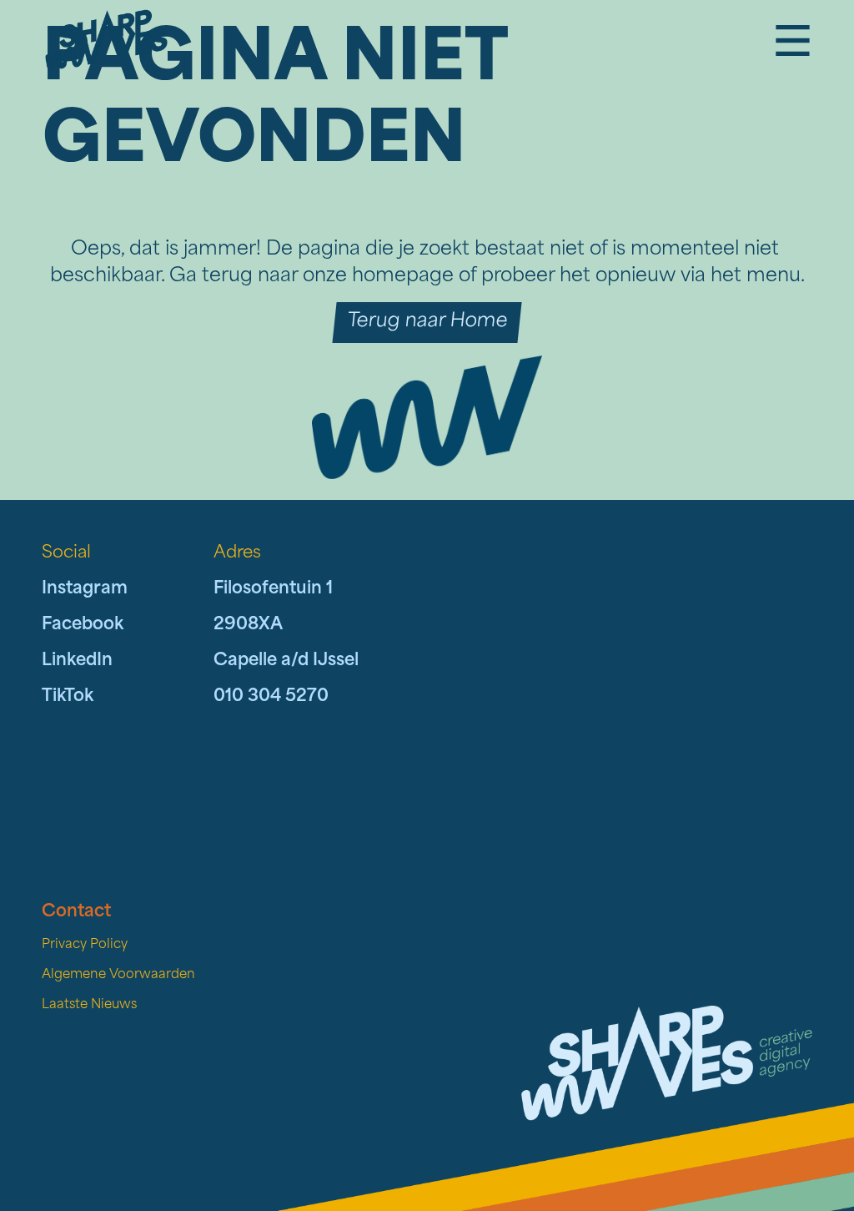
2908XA (248, 625)
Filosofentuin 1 (273, 589)
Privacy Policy (85, 945)
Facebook (82, 625)
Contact (76, 912)
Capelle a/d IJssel (286, 661)
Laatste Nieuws (89, 1005)
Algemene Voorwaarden (118, 975)
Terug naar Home (427, 321)
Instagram (85, 589)
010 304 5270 (271, 697)
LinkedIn (77, 661)
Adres (237, 553)
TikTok (67, 697)
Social (66, 553)
